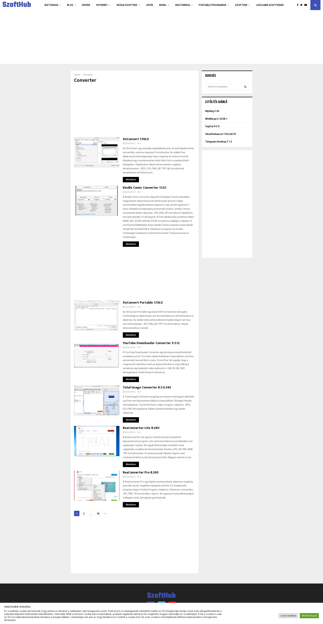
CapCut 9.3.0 (212, 126)
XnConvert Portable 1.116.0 (143, 302)
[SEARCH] (245, 86)
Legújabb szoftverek (270, 5)
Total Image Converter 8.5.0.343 (147, 387)
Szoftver (241, 5)
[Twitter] (302, 5)
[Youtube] (306, 5)
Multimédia (182, 5)
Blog (70, 5)
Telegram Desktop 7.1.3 (218, 141)
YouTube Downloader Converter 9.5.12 (151, 343)
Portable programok (212, 5)
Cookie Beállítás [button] (288, 615)
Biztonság (51, 5)
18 (98, 513)
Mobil (163, 5)
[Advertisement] (148, 36)
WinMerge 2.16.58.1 (216, 118)
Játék (149, 5)
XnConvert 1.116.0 (136, 139)
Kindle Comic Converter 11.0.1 (144, 188)
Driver (86, 5)
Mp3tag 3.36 (212, 111)
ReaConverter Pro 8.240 (140, 472)
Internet (102, 5)
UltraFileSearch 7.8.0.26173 (220, 134)
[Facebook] (298, 5)
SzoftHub (17, 5)
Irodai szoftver (127, 5)
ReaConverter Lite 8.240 (141, 428)
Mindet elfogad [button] (309, 615)
